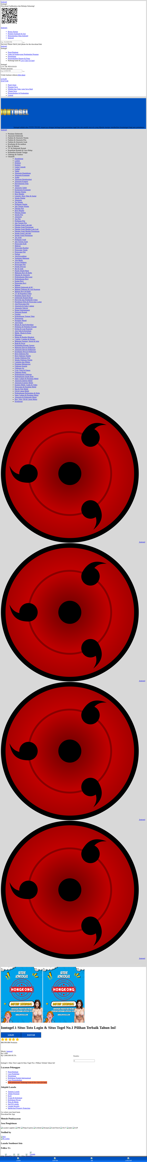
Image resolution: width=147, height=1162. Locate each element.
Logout (10, 95)
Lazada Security (14, 1106)
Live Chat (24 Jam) (28, 61)
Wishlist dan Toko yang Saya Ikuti (20, 89)
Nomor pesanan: (7, 69)
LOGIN (4, 79)
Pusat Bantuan (13, 52)
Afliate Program (13, 1094)
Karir (10, 1096)
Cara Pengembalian (15, 1080)
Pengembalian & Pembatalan (18, 93)
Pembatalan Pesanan (31, 54)
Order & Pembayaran (16, 54)
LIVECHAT (128, 1160)
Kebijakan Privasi (14, 1100)
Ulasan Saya (12, 91)
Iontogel (4, 2)
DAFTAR (4, 81)
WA (92, 1160)
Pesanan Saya (13, 87)
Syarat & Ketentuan (15, 1098)
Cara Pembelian (13, 1074)
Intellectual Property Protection (19, 1108)
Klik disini (21, 75)
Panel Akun (12, 85)
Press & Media (13, 1102)
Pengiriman (12, 56)
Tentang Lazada (13, 1092)
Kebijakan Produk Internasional (19, 1078)
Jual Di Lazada (13, 1104)
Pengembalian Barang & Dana (19, 58)
